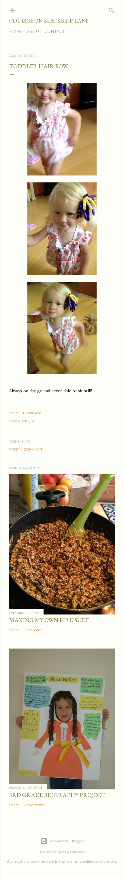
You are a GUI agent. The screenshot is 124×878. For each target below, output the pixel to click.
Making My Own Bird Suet (49, 620)
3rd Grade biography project (57, 795)
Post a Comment (25, 449)
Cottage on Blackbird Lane (49, 20)
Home (16, 31)
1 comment (32, 630)
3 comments (33, 805)
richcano (77, 852)
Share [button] (14, 413)
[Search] (111, 9)
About (33, 31)
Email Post (32, 413)
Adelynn (28, 421)
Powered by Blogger (67, 841)
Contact (54, 31)
